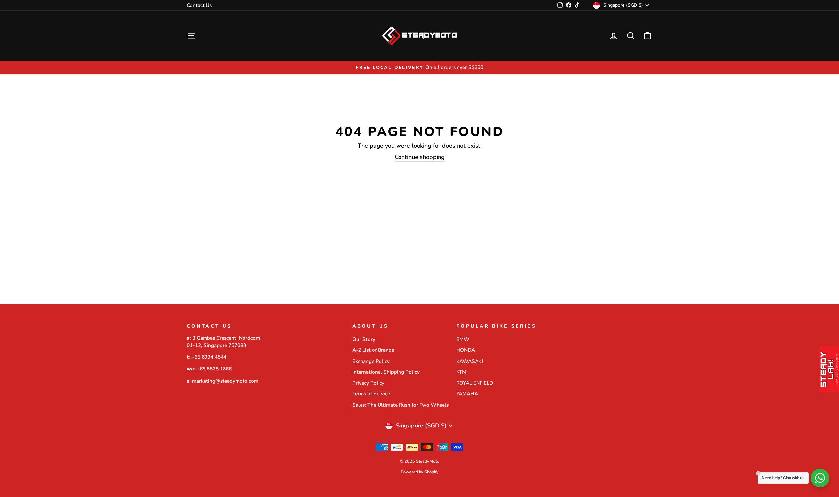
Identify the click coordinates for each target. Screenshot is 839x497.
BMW (462, 339)
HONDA (465, 350)
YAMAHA (467, 393)
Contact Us (199, 5)
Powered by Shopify (420, 472)
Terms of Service (371, 393)
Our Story (363, 339)
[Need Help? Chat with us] (820, 478)
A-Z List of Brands (373, 350)
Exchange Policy (371, 361)
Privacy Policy (368, 383)
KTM (461, 372)
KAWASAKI (469, 361)
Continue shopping (420, 157)
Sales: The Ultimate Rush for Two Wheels (400, 405)
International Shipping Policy (386, 372)
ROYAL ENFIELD (474, 383)
